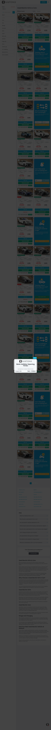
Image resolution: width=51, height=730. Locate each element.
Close (35, 357)
